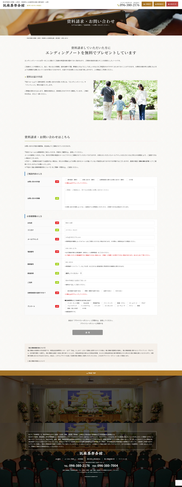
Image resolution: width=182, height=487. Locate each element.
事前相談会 (160, 4)
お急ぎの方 (173, 4)
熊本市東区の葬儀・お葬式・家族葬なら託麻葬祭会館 (89, 472)
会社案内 (58, 459)
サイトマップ (123, 459)
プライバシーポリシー (81, 320)
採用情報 (80, 459)
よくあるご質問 (69, 459)
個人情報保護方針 (109, 459)
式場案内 (148, 4)
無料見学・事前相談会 (93, 459)
